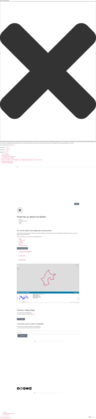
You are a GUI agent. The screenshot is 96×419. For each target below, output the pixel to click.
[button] (48, 71)
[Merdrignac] (46, 272)
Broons (20, 244)
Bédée (20, 238)
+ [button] (18, 265)
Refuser (8, 159)
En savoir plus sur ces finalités (8, 157)
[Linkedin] (30, 388)
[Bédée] (55, 273)
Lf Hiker (71, 302)
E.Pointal (74, 302)
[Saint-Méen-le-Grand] (50, 272)
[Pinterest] (24, 388)
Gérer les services (5, 155)
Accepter (3, 159)
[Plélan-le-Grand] (52, 278)
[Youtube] (27, 388)
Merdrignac (21, 242)
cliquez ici (32, 314)
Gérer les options (5, 153)
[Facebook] (18, 388)
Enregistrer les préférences (27, 159)
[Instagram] (21, 388)
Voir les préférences (16, 159)
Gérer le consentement (5, 417)
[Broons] (49, 269)
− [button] (18, 266)
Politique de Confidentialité (7, 161)
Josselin (20, 241)
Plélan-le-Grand (22, 240)
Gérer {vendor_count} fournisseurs (9, 156)
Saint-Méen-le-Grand (23, 245)
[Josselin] (43, 280)
